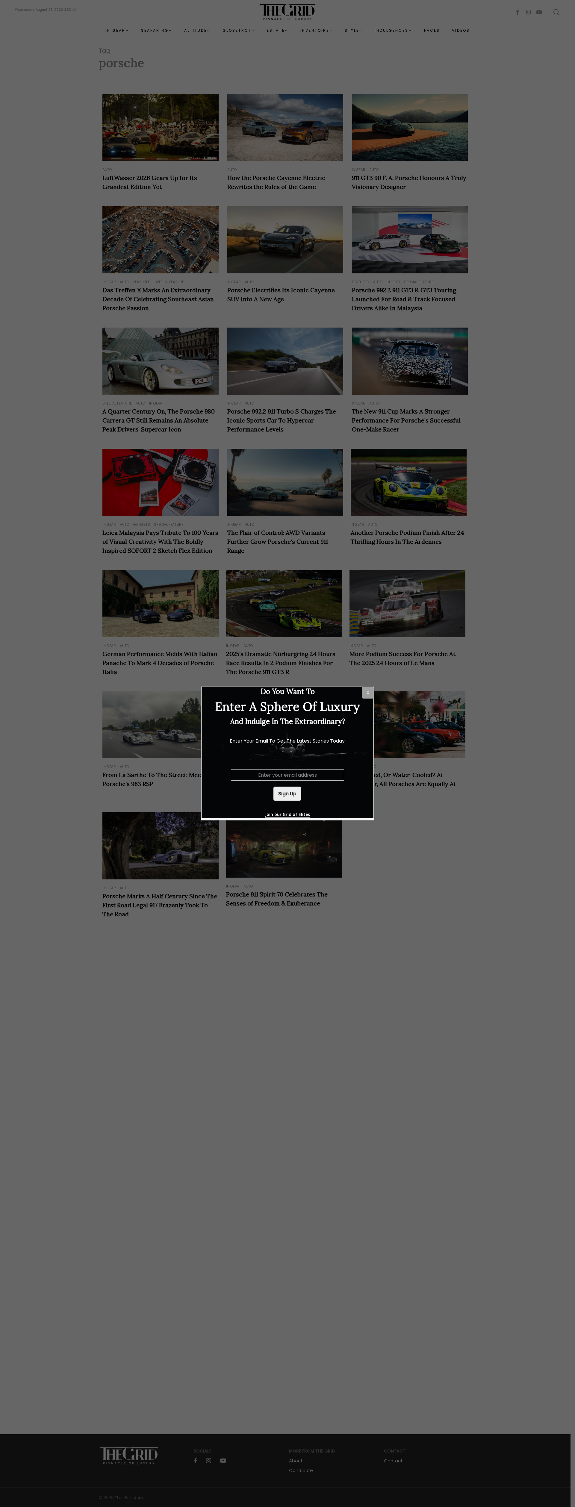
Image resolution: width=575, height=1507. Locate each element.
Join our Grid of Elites (287, 814)
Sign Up (287, 793)
